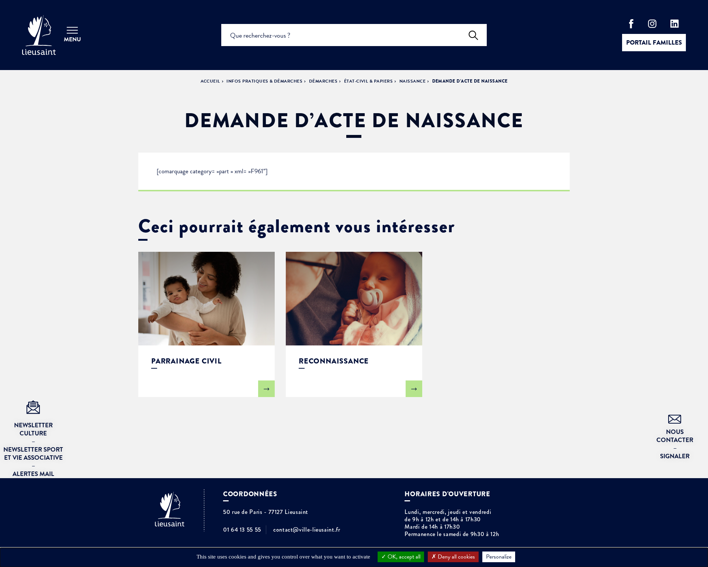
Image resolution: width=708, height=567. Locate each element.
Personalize (498, 556)
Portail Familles (654, 42)
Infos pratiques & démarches (264, 81)
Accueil (210, 81)
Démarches (323, 81)
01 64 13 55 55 (242, 529)
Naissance (412, 81)
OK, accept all (403, 556)
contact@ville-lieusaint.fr (306, 529)
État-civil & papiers (368, 81)
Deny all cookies (455, 556)
